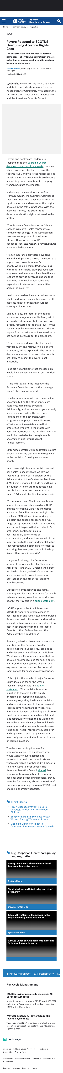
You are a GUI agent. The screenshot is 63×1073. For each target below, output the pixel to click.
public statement (44, 600)
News (9, 34)
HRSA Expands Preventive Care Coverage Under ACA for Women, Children (29, 809)
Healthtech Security (43, 974)
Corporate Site (49, 1058)
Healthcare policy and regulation (25, 27)
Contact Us (7, 1052)
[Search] (59, 21)
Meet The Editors (41, 1049)
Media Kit (37, 1058)
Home (5, 27)
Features (26, 1068)
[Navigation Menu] (4, 21)
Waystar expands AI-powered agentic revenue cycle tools (28, 1017)
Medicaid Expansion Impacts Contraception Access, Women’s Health (32, 825)
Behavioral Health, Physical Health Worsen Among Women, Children (30, 818)
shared (42, 770)
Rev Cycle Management (19, 974)
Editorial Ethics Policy (22, 1049)
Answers (16, 1068)
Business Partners (22, 1058)
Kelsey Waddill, (13, 68)
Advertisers (8, 1058)
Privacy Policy (20, 1052)
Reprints (6, 1068)
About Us (7, 1049)
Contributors (8, 1062)
